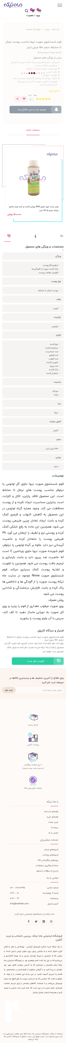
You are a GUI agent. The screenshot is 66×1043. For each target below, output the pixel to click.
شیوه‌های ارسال (51, 849)
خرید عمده (53, 822)
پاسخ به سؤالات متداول (47, 871)
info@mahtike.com (19, 904)
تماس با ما (53, 833)
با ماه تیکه (52, 802)
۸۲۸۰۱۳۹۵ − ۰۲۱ (17, 888)
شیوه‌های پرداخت (50, 855)
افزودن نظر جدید (35, 661)
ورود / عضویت (33, 15)
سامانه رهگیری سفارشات (46, 865)
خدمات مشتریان (49, 840)
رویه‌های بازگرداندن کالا (48, 860)
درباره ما (54, 827)
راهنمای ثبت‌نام (51, 811)
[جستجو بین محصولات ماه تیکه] (26, 11)
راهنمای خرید (52, 817)
